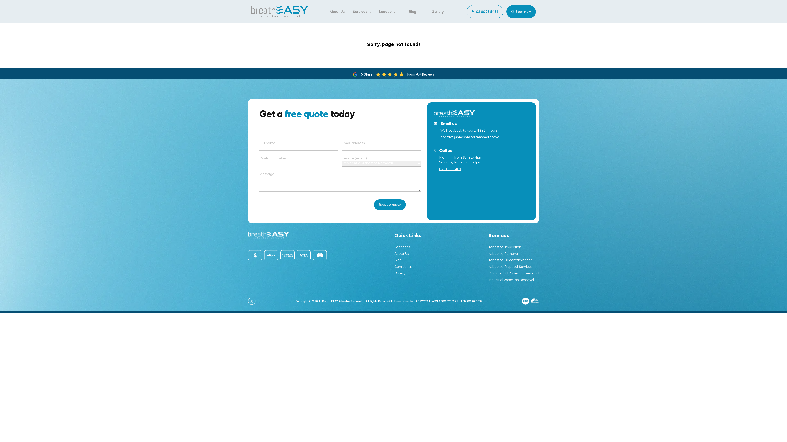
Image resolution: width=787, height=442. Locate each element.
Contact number (272, 158)
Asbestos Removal (504, 254)
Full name (267, 143)
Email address (353, 143)
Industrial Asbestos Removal (511, 280)
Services (360, 12)
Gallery (438, 12)
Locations (387, 12)
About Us (337, 12)
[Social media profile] (252, 301)
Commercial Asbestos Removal (514, 273)
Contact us (403, 267)
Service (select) (354, 158)
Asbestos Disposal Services (510, 267)
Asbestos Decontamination (511, 260)
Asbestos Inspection (505, 247)
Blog (412, 12)
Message (266, 174)
